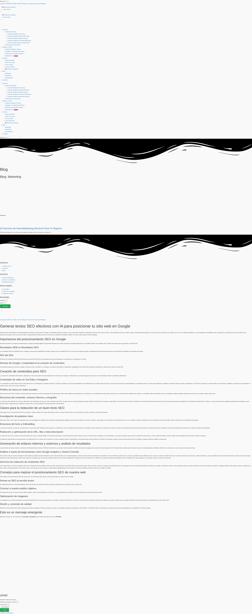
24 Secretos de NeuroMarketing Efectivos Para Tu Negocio (31, 228)
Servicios (5, 29)
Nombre (2, 300)
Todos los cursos (10, 62)
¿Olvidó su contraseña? (7, 613)
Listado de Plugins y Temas (13, 49)
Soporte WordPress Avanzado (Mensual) (19, 40)
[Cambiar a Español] (3, 310)
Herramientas (9, 77)
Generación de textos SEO (12, 45)
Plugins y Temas (7, 47)
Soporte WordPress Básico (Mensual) (18, 36)
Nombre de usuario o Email (7, 602)
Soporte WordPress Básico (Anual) (18, 38)
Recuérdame (5, 607)
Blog (4, 71)
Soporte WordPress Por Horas (16, 34)
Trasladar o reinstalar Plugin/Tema (14, 51)
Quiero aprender (10, 60)
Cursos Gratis (9, 64)
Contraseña (3, 604)
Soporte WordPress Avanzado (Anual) (18, 42)
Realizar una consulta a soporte (14, 53)
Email (1, 303)
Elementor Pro (11, 56)
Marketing (8, 73)
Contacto (5, 80)
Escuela (5, 58)
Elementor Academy (10, 7)
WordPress (8, 75)
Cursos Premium (10, 67)
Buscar (2, 1)
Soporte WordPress (10, 31)
